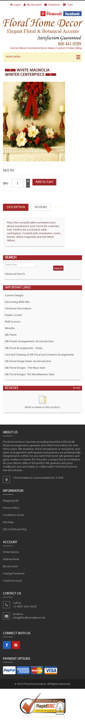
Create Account (12, 580)
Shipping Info (11, 500)
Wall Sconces (12, 321)
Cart (70, 4)
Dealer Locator (13, 315)
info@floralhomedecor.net (29, 617)
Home (14, 48)
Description (16, 207)
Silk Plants (11, 334)
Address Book (11, 559)
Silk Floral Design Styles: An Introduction (28, 361)
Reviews (41, 207)
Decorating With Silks (17, 301)
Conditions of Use (13, 515)
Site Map (8, 522)
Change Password (13, 573)
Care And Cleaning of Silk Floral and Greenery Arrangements (39, 354)
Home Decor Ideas (43, 48)
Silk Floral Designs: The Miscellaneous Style (29, 374)
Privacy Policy (11, 508)
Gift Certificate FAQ (15, 529)
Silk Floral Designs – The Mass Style (25, 367)
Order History (11, 552)
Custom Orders (65, 48)
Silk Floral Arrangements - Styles (23, 348)
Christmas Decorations (18, 308)
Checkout (54, 4)
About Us (25, 48)
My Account (34, 4)
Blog (79, 48)
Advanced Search (15, 273)
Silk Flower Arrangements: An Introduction (29, 341)
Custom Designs (14, 295)
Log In (17, 4)
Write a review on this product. (42, 407)
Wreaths (10, 328)
